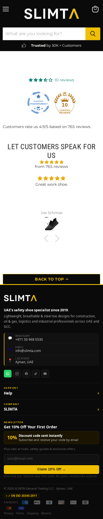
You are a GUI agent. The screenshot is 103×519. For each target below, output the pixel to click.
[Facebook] (26, 374)
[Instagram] (17, 374)
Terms (20, 513)
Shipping (32, 513)
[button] (51, 394)
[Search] (92, 33)
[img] (51, 162)
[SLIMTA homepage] (20, 298)
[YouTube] (45, 374)
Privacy (8, 513)
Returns (46, 513)
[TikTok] (36, 374)
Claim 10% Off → (51, 469)
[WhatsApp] (8, 374)
